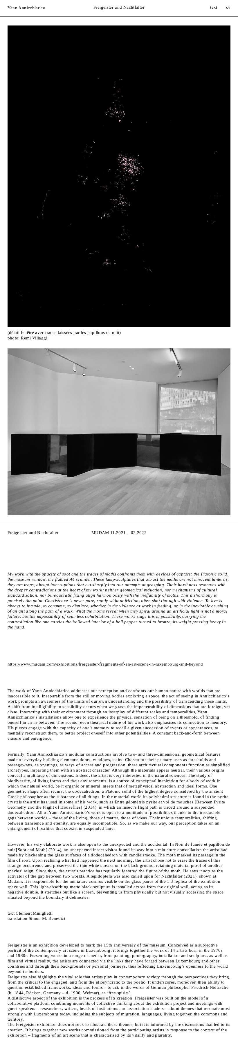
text (213, 7)
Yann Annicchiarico (27, 8)
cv (228, 7)
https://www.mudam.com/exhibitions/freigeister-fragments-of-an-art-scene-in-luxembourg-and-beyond (105, 664)
